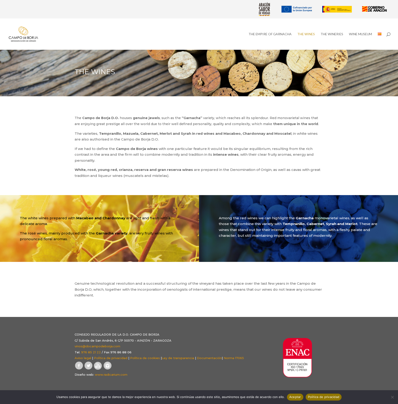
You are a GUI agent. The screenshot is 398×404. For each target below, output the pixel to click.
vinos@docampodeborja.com (97, 346)
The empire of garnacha (270, 34)
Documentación (209, 358)
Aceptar (295, 397)
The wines (306, 34)
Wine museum (360, 34)
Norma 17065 (234, 358)
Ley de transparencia (178, 358)
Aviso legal (83, 358)
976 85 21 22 (91, 352)
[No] (392, 397)
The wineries (332, 34)
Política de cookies (145, 358)
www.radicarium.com (111, 374)
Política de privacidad (110, 358)
